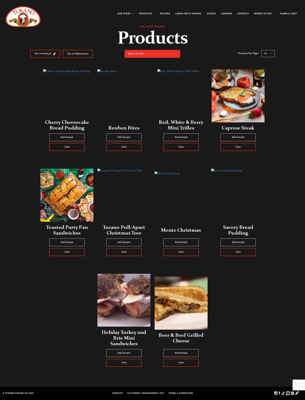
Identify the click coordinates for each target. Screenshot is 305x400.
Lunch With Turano (188, 14)
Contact (243, 14)
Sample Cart (288, 14)
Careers (226, 14)
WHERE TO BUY (263, 14)
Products (146, 14)
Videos (211, 14)
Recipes (165, 14)
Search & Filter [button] (136, 54)
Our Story (124, 14)
